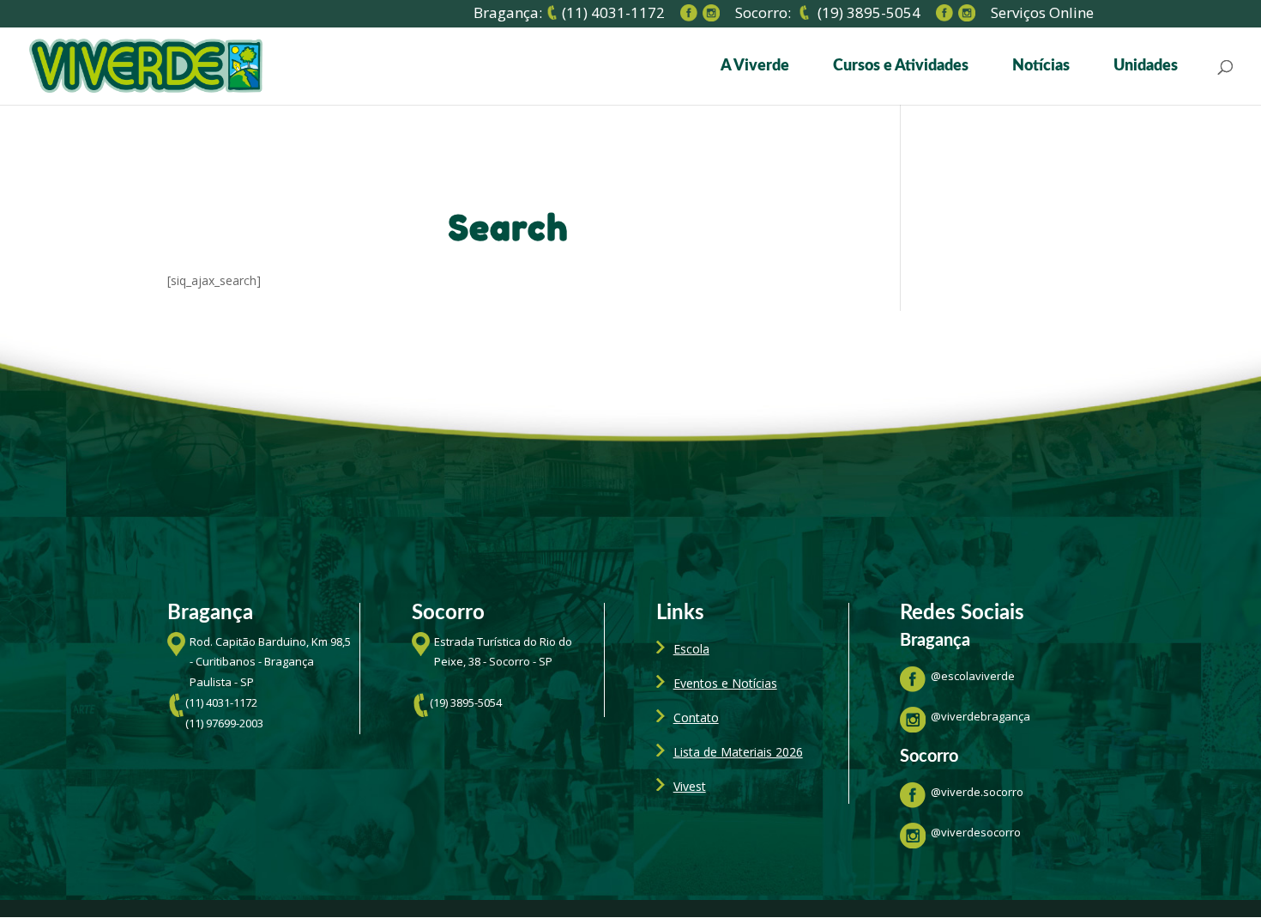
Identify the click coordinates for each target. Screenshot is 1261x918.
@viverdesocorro (976, 832)
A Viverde (755, 67)
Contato (696, 717)
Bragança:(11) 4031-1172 (569, 13)
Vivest (689, 786)
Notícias (1041, 67)
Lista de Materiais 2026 (738, 752)
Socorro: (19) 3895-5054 (827, 13)
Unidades (1145, 67)
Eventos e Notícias (725, 683)
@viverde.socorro (977, 791)
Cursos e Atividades (900, 67)
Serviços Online (1042, 15)
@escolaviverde (973, 676)
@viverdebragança (980, 716)
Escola (691, 649)
